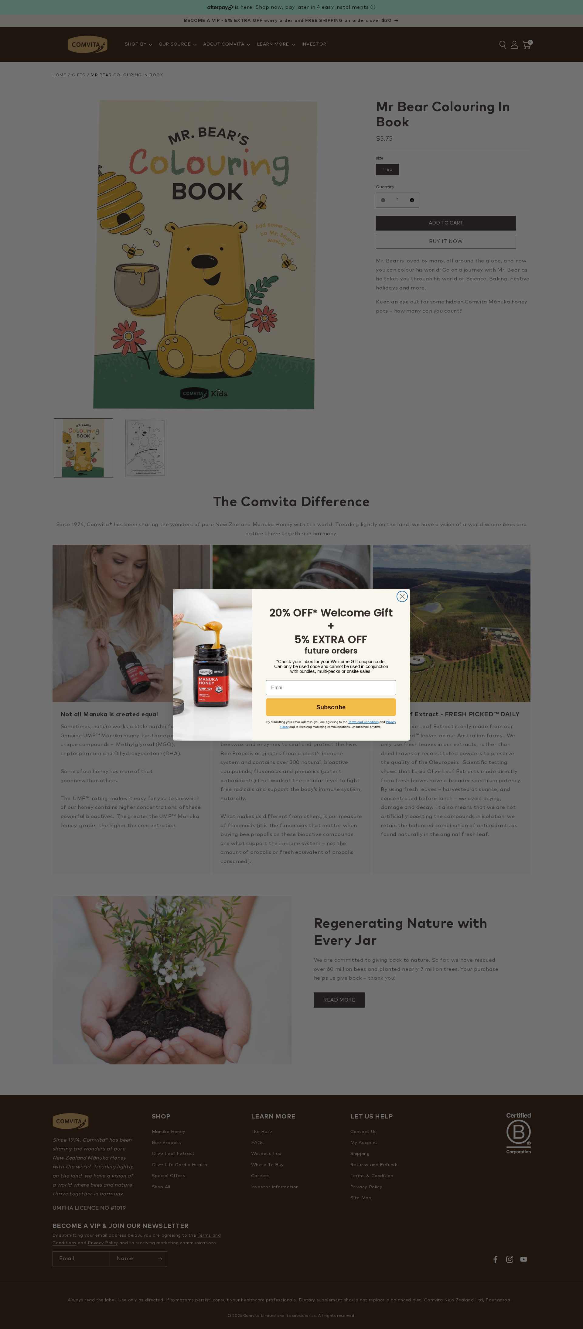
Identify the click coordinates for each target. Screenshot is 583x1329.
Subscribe (331, 707)
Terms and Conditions (363, 722)
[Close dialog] (402, 596)
